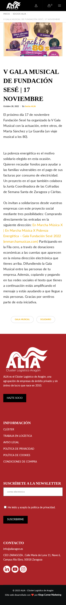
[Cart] (47, 5)
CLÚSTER (8, 429)
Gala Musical (22, 319)
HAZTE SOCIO (15, 398)
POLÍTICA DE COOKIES (16, 455)
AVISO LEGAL (11, 442)
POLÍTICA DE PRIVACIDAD (18, 449)
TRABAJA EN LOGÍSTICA (17, 436)
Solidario (45, 319)
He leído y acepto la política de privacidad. (31, 507)
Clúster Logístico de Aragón (30, 377)
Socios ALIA (30, 106)
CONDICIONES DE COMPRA (20, 462)
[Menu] (57, 5)
